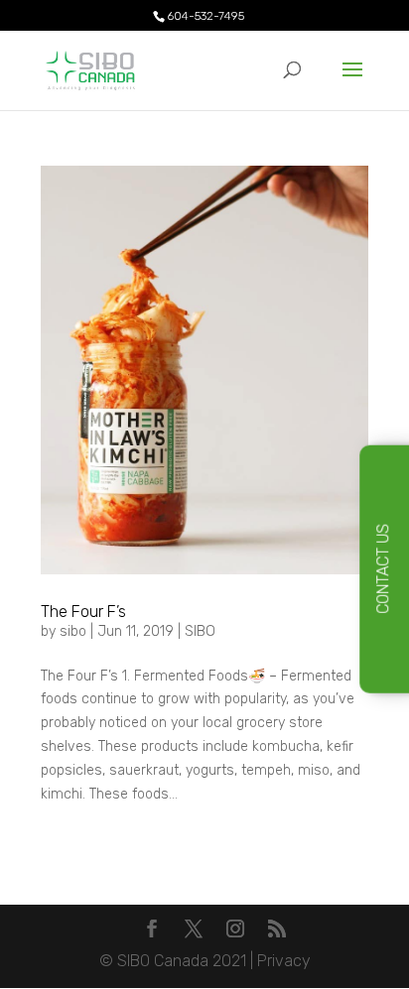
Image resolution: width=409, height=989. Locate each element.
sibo (73, 631)
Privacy (284, 960)
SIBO (200, 631)
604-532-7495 (205, 16)
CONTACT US (383, 569)
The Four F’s (83, 611)
